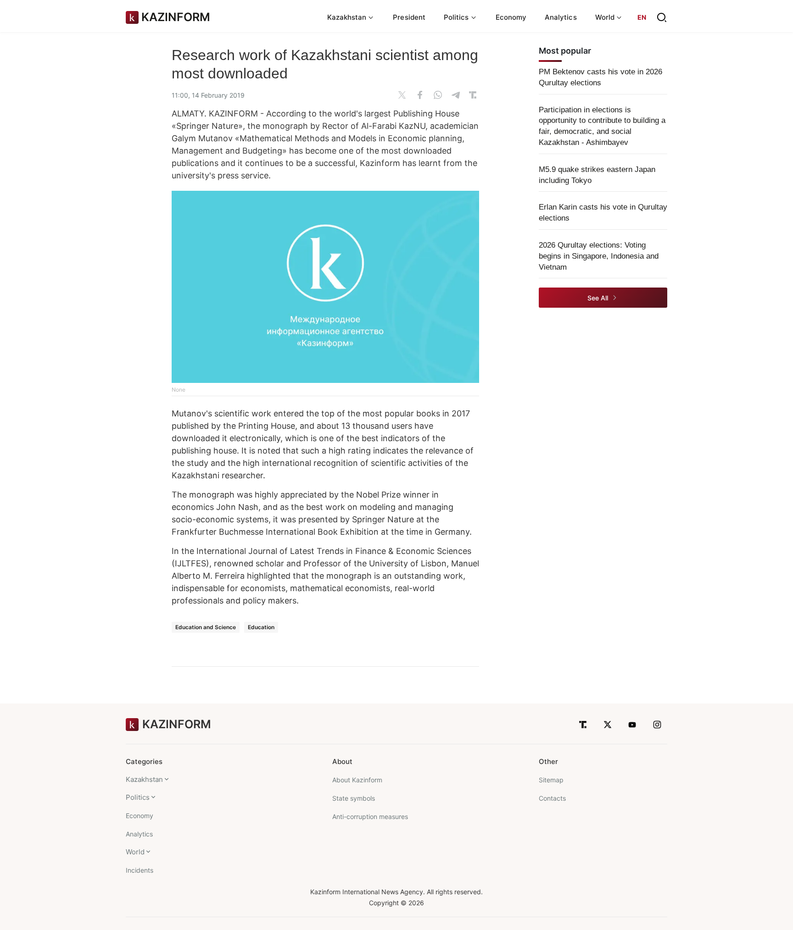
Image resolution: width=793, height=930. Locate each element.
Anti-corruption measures (370, 816)
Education (261, 627)
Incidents (139, 870)
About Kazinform (357, 780)
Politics (138, 797)
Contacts (552, 798)
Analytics (561, 17)
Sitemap (551, 780)
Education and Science (205, 627)
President (409, 17)
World (135, 851)
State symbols (353, 798)
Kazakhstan (144, 779)
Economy (511, 17)
